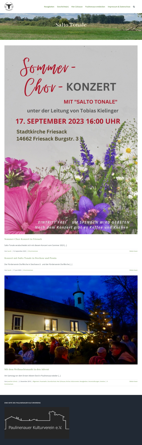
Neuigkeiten (84, 381)
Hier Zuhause (61, 381)
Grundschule (51, 381)
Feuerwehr (43, 381)
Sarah (9, 251)
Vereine (102, 381)
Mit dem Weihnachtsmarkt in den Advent (26, 369)
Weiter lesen (133, 251)
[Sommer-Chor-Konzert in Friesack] (71, 139)
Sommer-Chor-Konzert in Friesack (23, 239)
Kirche (68, 381)
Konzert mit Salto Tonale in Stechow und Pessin (30, 258)
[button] (134, 6)
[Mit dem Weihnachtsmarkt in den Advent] (71, 319)
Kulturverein (75, 381)
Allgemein (36, 381)
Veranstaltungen (93, 381)
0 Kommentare (33, 251)
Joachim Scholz (12, 381)
